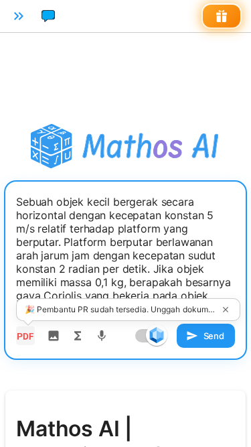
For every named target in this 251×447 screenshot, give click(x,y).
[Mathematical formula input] (78, 336)
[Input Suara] (102, 336)
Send (213, 335)
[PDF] (25, 335)
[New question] (48, 16)
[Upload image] (53, 336)
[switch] (156, 335)
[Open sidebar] (18, 16)
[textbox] (125, 255)
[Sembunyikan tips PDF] (226, 310)
